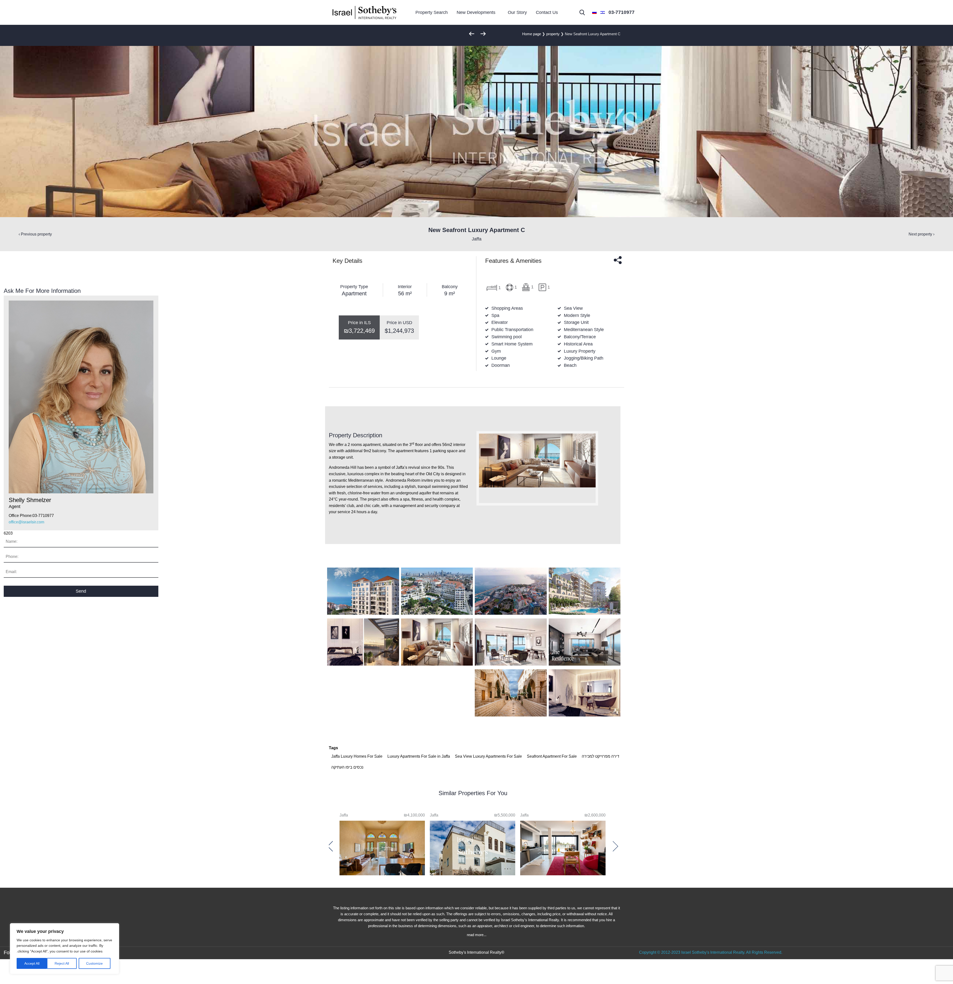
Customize (94, 963)
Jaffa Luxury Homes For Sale (356, 756)
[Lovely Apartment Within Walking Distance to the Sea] (563, 846)
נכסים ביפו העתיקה (347, 767)
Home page (531, 34)
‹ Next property (921, 234)
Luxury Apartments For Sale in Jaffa (418, 756)
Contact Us (547, 12)
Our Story (517, 12)
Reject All (62, 963)
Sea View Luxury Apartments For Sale (488, 756)
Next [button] (332, 846)
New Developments (476, 12)
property (553, 34)
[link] (622, 12)
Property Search (431, 12)
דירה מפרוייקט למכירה (600, 756)
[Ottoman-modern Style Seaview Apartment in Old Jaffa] (382, 846)
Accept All (31, 963)
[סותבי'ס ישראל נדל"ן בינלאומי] (364, 12)
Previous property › (35, 234)
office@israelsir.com (26, 522)
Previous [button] (613, 846)
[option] (563, 843)
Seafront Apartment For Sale (552, 756)
